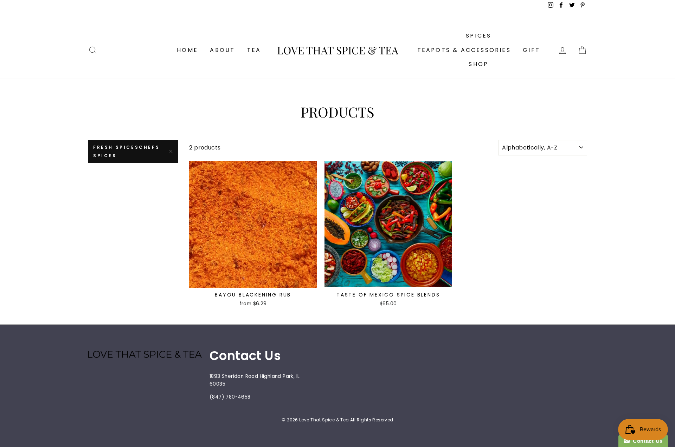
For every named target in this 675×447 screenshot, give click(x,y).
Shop (478, 64)
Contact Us (646, 441)
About (222, 50)
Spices (478, 36)
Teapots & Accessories (464, 50)
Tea (254, 50)
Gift (531, 50)
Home (187, 50)
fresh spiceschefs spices (126, 151)
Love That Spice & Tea (337, 50)
